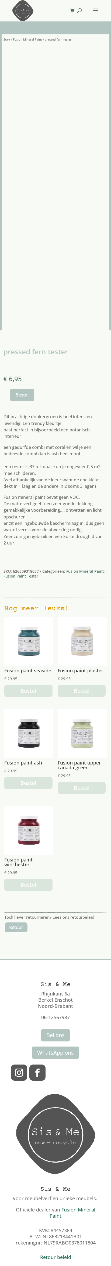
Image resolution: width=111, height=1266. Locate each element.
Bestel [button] (28, 690)
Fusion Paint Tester (21, 576)
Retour (16, 927)
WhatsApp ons (55, 1052)
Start (7, 39)
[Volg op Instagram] (19, 1073)
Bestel (22, 395)
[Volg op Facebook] (37, 1073)
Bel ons (55, 1035)
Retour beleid (55, 1257)
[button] (90, 54)
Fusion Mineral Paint (27, 39)
